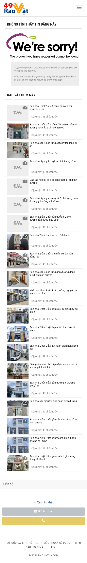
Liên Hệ (54, 547)
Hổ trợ (34, 543)
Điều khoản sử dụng (57, 543)
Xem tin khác (45, 502)
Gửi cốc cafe (15, 543)
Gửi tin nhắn (45, 511)
